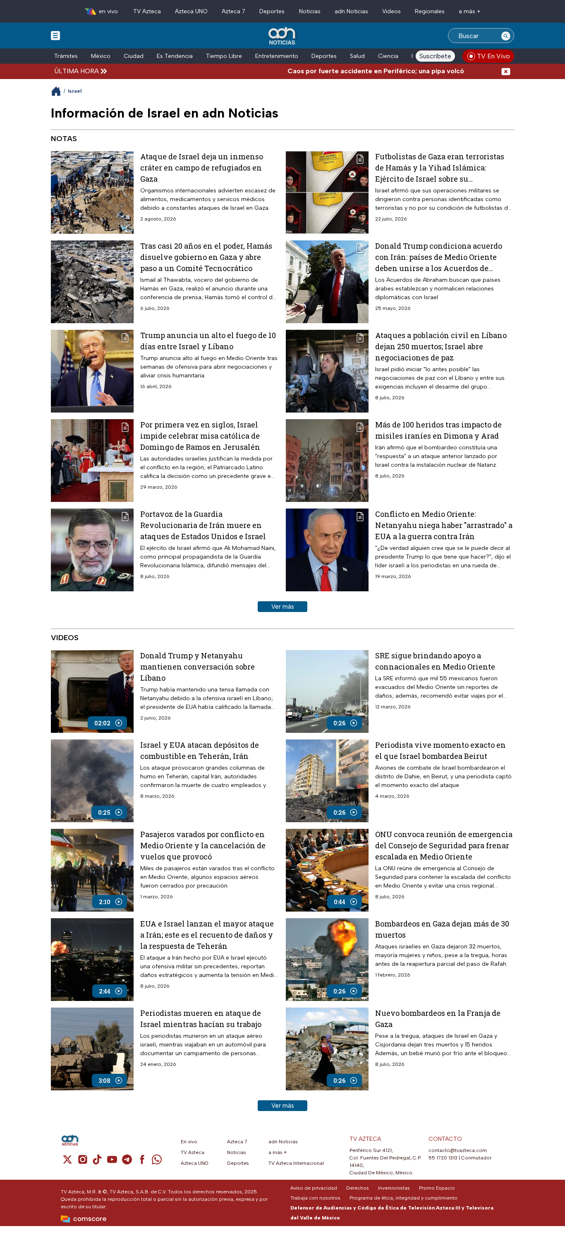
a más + (470, 11)
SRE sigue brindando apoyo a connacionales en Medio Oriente (435, 661)
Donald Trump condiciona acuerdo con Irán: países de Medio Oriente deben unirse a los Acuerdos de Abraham (438, 257)
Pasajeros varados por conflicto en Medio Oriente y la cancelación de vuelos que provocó (203, 845)
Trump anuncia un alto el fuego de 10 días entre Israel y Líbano (208, 340)
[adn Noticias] (283, 36)
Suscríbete (435, 56)
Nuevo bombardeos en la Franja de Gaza (437, 1018)
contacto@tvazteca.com (458, 1150)
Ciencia (388, 56)
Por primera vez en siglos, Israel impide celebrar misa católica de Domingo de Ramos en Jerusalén (200, 436)
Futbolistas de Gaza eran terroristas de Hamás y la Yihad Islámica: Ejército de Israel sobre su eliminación (439, 168)
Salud (357, 56)
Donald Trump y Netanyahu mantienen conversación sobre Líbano (197, 666)
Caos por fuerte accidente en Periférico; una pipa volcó (347, 71)
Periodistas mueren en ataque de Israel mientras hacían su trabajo (200, 1018)
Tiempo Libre (224, 56)
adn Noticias (351, 11)
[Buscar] (505, 36)
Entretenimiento (276, 56)
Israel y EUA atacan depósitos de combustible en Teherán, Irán (199, 750)
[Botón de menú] (55, 35)
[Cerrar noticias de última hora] (506, 71)
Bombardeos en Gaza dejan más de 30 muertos (442, 929)
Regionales (430, 11)
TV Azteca (147, 11)
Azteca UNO (191, 11)
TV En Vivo (493, 56)
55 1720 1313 (443, 1158)
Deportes (272, 11)
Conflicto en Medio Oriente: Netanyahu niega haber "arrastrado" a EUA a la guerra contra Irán (443, 525)
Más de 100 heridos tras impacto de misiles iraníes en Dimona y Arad (438, 430)
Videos (391, 11)
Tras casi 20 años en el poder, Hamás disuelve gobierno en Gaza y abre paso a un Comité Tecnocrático (206, 257)
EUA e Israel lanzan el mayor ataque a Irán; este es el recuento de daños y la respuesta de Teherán (207, 935)
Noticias (310, 11)
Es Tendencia (175, 56)
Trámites (66, 56)
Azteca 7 (233, 11)
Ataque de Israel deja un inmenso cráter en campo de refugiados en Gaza (201, 167)
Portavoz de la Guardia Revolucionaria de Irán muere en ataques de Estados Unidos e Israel (203, 525)
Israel (74, 91)
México (100, 56)
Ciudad (134, 56)
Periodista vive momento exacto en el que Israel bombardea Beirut (440, 750)
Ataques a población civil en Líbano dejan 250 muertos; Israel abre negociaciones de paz (441, 346)
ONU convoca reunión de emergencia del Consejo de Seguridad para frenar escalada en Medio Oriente (443, 845)
